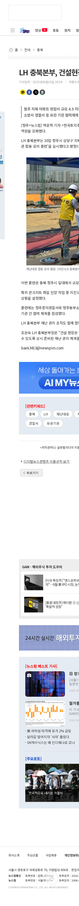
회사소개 (13, 855)
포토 (56, 30)
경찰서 (33, 423)
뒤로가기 (32, 472)
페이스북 (29, 92)
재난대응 (62, 413)
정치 (67, 30)
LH (46, 413)
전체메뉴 (12, 30)
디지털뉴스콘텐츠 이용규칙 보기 (47, 461)
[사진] (45, 683)
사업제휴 (51, 855)
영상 (38, 30)
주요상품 (32, 855)
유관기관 (53, 423)
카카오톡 (22, 92)
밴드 (42, 92)
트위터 (36, 92)
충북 (32, 413)
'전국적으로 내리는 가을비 (45, 793)
